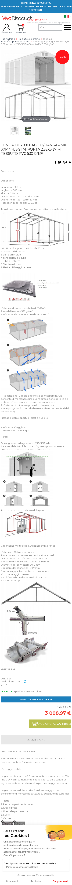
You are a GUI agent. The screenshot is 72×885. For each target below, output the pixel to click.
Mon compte (6, 27)
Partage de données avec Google (22, 867)
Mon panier (21, 27)
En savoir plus (8, 668)
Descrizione (36, 739)
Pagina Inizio (8, 39)
